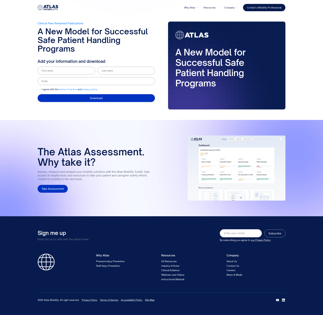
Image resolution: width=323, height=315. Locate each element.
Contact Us (233, 265)
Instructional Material (172, 279)
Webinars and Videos (172, 274)
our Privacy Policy (261, 240)
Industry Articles (170, 265)
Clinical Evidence (170, 270)
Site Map (150, 300)
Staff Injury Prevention (108, 265)
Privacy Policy (89, 300)
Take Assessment (53, 188)
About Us (232, 261)
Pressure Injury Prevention (110, 261)
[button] (191, 7)
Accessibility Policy (131, 300)
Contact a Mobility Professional (264, 7)
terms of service (68, 89)
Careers (231, 270)
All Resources (169, 261)
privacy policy (89, 89)
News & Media (234, 274)
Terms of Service (109, 300)
